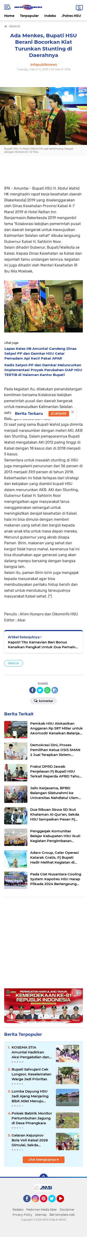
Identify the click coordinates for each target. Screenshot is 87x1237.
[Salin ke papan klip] (55, 690)
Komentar (45, 701)
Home (9, 16)
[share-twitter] (40, 690)
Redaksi (18, 1209)
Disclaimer (67, 1209)
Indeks (50, 16)
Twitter (54, 1204)
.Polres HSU (71, 16)
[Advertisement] (43, 945)
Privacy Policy (22, 1214)
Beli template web (62, 1214)
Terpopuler (29, 16)
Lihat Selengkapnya (42, 1159)
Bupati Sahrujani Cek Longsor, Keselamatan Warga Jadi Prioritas (31, 1074)
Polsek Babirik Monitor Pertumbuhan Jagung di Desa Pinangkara (32, 1118)
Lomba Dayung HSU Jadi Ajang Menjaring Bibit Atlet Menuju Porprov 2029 (30, 1096)
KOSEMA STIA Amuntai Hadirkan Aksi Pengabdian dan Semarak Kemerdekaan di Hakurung (30, 1052)
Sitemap (41, 1214)
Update (60, 413)
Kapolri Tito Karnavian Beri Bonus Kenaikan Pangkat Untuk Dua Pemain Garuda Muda (41, 644)
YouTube (63, 1204)
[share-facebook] (32, 690)
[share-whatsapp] (47, 690)
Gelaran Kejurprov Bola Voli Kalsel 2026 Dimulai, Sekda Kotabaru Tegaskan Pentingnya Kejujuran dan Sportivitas (31, 1140)
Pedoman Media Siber (41, 1209)
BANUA (13, 663)
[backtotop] (43, 1178)
